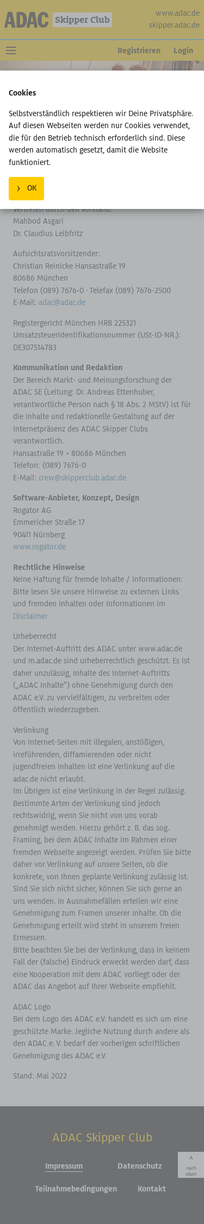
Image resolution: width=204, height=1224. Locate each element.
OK (31, 188)
